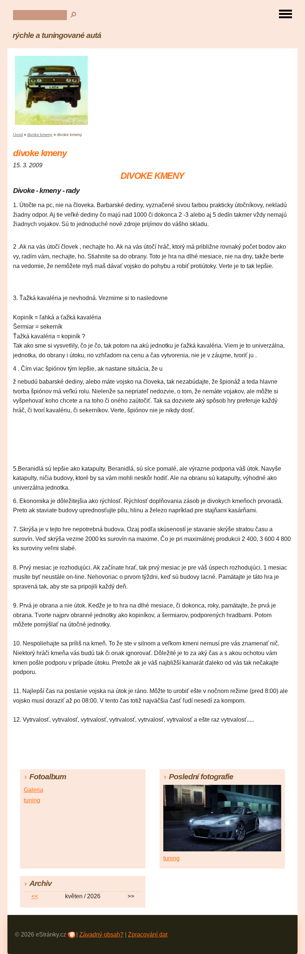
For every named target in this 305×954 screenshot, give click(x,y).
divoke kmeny (39, 134)
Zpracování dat (147, 934)
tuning (32, 800)
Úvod (18, 134)
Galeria (33, 790)
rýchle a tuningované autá (57, 35)
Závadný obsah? (101, 934)
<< (34, 896)
